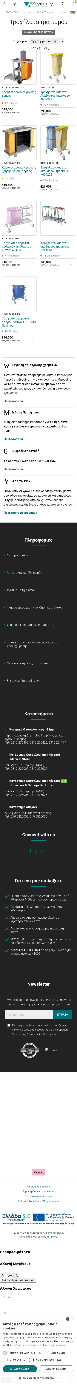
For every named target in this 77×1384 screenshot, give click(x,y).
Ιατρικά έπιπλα (32, 12)
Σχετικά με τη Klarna (20, 590)
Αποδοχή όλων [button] (20, 1369)
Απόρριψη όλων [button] (56, 1369)
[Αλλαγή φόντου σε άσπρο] (8, 1297)
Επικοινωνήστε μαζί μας (23, 680)
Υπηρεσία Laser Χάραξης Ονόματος (30, 625)
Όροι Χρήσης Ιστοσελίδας (38, 1191)
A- (2, 1275)
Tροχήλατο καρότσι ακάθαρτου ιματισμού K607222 (55, 171)
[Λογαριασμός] (62, 4)
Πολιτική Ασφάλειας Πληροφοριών (38, 1201)
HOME (7, 12)
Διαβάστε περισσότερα (52, 1345)
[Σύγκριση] (31, 79)
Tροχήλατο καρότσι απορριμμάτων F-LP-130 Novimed (19, 322)
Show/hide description (38, 32)
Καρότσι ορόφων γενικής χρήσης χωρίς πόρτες (19, 169)
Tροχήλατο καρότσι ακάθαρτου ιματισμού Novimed (55, 246)
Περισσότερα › (14, 401)
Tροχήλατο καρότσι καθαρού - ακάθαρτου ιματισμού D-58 (16, 246)
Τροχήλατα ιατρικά (55, 12)
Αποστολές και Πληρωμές (24, 572)
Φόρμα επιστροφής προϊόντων (28, 663)
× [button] (72, 1318)
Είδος (17, 12)
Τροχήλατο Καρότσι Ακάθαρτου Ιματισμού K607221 (55, 95)
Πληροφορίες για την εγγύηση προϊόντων (34, 607)
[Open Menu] (4, 4)
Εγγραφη (62, 1014)
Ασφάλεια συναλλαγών (38, 1196)
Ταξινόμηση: (21, 41)
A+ (10, 1275)
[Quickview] (31, 62)
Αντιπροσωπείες (18, 555)
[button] (38, 1378)
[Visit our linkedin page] (44, 851)
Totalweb (52, 1236)
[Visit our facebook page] (32, 851)
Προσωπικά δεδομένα (38, 1186)
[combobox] (68, 1319)
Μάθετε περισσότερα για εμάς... (46, 899)
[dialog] (38, 1349)
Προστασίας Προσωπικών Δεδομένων (34, 1034)
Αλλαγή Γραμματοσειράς (18, 1280)
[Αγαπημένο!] (31, 70)
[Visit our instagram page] (38, 851)
